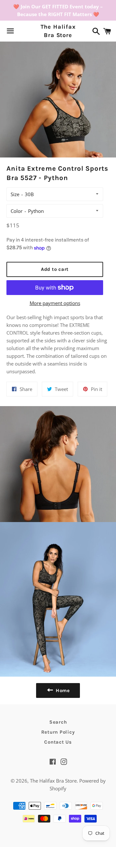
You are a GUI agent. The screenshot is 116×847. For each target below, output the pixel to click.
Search (58, 722)
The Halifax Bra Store (58, 30)
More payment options (55, 303)
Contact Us (58, 742)
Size (15, 194)
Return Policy (58, 732)
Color (17, 211)
